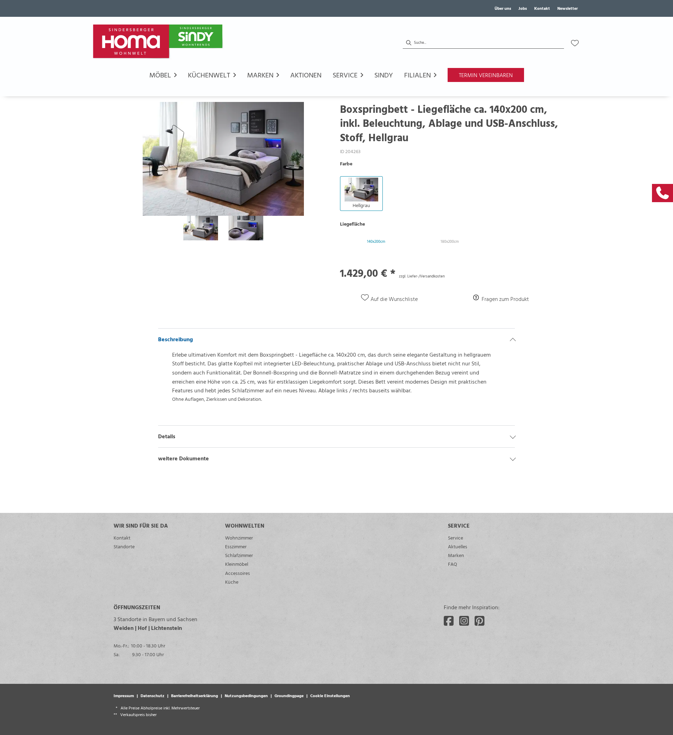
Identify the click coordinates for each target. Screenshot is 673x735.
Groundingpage (289, 695)
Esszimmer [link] (236, 546)
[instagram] (464, 620)
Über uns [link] (503, 8)
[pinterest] (479, 620)
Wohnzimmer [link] (239, 537)
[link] (662, 193)
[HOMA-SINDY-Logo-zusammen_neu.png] (159, 43)
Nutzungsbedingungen (246, 695)
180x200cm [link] (450, 241)
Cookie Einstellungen (330, 695)
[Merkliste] (574, 43)
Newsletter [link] (567, 8)
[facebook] (449, 620)
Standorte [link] (124, 546)
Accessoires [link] (237, 573)
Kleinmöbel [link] (236, 564)
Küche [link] (231, 581)
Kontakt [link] (542, 8)
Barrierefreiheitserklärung (194, 695)
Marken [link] (456, 555)
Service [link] (455, 537)
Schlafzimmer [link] (239, 555)
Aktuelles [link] (457, 546)
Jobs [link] (522, 8)
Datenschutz (152, 695)
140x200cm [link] (376, 241)
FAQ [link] (452, 564)
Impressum (124, 695)
